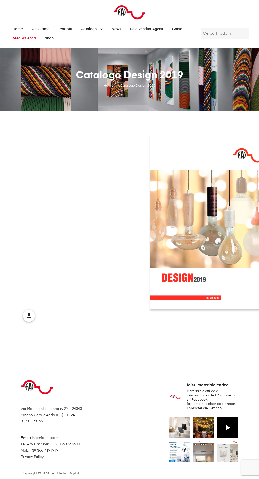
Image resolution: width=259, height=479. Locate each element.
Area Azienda (24, 38)
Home (18, 29)
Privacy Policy (32, 457)
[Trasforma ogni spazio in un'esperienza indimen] (203, 427)
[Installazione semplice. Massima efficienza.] (227, 427)
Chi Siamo (41, 29)
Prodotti (65, 29)
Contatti (178, 29)
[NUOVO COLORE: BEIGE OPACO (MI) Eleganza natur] (227, 451)
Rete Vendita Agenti (146, 29)
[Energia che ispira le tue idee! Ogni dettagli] (179, 451)
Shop (49, 38)
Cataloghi (89, 29)
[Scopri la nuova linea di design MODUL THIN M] (179, 427)
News (116, 29)
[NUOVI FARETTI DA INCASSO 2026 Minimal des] (203, 451)
